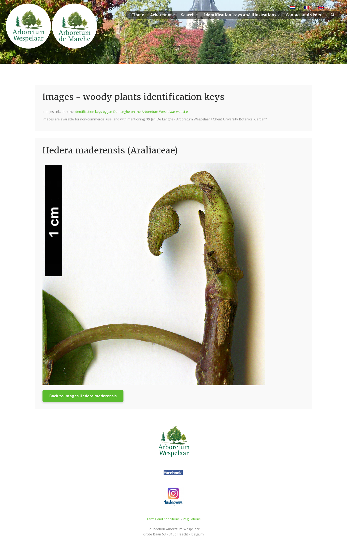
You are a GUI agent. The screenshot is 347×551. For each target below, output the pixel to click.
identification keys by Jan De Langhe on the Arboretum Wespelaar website (131, 111)
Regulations (192, 519)
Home (138, 15)
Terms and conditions (163, 519)
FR (312, 7)
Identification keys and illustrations (240, 15)
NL (298, 7)
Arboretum (161, 15)
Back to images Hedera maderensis (83, 396)
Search (188, 15)
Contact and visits (303, 15)
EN (327, 7)
